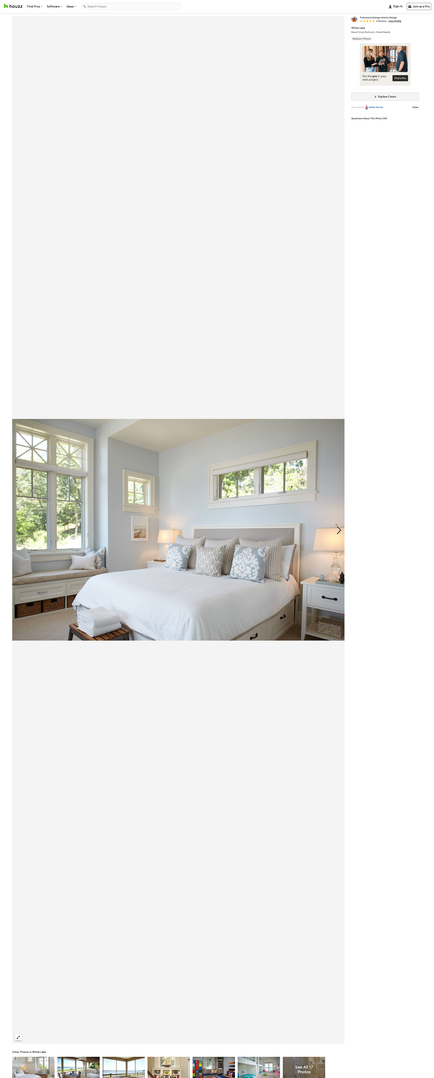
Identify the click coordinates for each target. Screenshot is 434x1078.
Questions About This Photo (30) (369, 118)
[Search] (84, 6)
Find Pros (33, 6)
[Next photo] (339, 530)
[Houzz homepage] (13, 6)
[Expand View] (18, 1037)
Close (415, 107)
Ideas (70, 6)
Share (171, 1037)
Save (189, 1037)
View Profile (394, 21)
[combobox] (131, 6)
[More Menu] (338, 1037)
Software (53, 6)
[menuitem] (35, 6)
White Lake (39, 1052)
